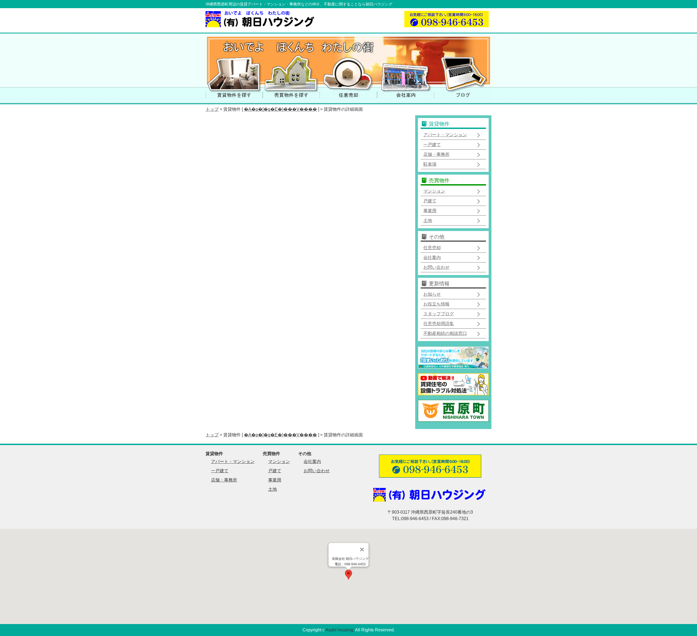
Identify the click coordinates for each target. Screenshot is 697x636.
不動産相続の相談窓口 (445, 333)
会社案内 (432, 257)
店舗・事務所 (436, 154)
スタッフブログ (438, 313)
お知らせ (432, 294)
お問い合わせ (436, 267)
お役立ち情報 (436, 304)
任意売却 (432, 247)
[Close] (362, 549)
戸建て (429, 201)
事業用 (429, 210)
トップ (212, 109)
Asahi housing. (339, 630)
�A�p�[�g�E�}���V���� (280, 109)
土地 (427, 220)
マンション (434, 191)
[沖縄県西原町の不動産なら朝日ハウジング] (261, 25)
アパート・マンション (445, 134)
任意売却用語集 (438, 323)
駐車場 (429, 164)
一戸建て (432, 144)
